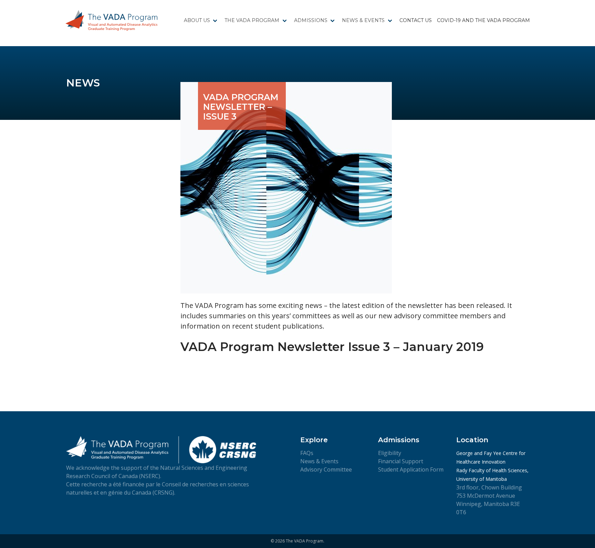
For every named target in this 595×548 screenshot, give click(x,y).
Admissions (310, 20)
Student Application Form (410, 469)
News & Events (363, 20)
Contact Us (415, 20)
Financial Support (400, 461)
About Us (197, 20)
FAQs (306, 453)
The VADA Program (252, 20)
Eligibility (389, 453)
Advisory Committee (326, 469)
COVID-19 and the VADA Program (483, 20)
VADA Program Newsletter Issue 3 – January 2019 (332, 347)
